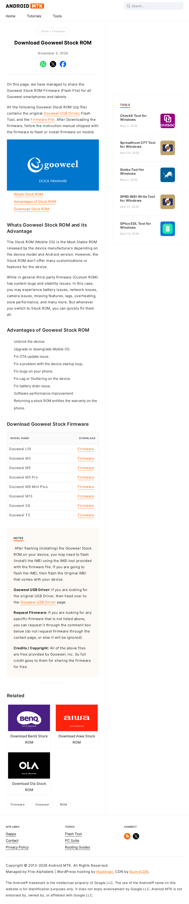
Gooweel (42, 804)
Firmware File (43, 120)
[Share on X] (53, 66)
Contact (12, 841)
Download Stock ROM (31, 209)
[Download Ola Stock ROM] (29, 766)
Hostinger (104, 872)
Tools (57, 16)
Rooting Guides (77, 847)
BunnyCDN (139, 872)
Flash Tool (73, 834)
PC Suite (72, 841)
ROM (63, 804)
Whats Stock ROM (28, 194)
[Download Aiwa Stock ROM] (77, 719)
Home (10, 16)
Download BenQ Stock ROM (29, 739)
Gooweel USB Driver (61, 113)
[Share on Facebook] (63, 66)
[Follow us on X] (136, 838)
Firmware (58, 31)
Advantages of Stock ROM (35, 202)
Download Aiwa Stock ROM (77, 739)
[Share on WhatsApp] (43, 66)
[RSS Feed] (127, 838)
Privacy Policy (17, 847)
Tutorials (34, 16)
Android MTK (25, 6)
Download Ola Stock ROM (29, 787)
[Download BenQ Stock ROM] (29, 719)
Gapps (11, 834)
